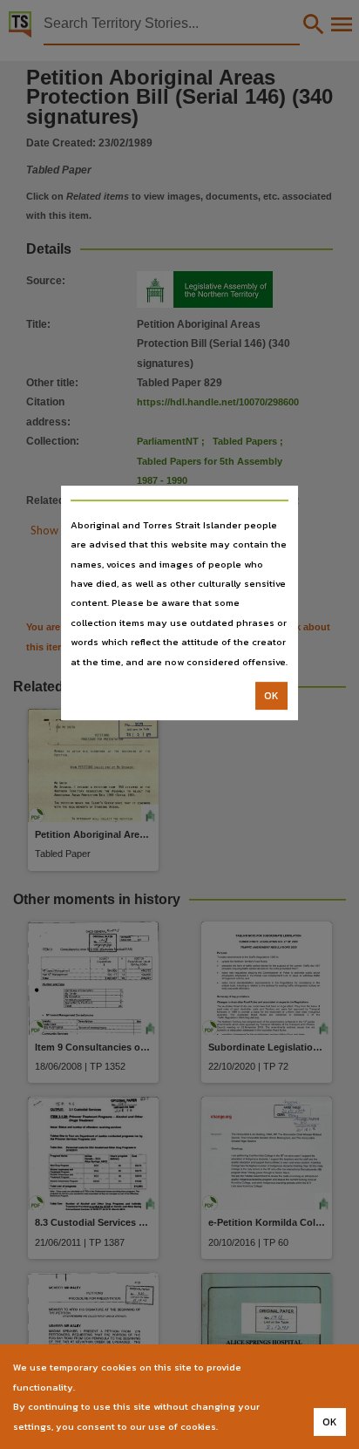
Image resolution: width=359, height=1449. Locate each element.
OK (271, 696)
